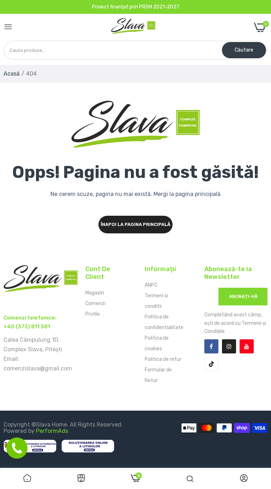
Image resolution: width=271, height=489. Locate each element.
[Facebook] (211, 346)
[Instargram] (229, 346)
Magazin (94, 293)
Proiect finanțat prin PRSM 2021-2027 (135, 7)
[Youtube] (247, 346)
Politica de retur (163, 359)
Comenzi (95, 303)
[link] (27, 479)
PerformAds (52, 431)
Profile (92, 314)
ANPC (151, 285)
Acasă (12, 73)
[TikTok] (211, 364)
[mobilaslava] (133, 27)
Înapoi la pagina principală (135, 224)
